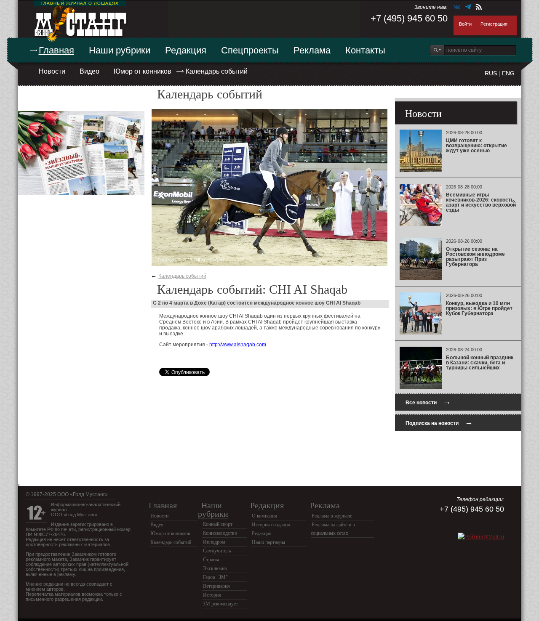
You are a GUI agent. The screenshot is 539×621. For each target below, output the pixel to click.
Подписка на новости (439, 422)
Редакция (185, 50)
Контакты (365, 50)
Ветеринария (216, 586)
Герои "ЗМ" (215, 577)
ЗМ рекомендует (220, 604)
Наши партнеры (268, 542)
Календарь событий (217, 71)
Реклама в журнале (332, 516)
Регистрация (493, 24)
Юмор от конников (142, 71)
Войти (465, 24)
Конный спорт (217, 524)
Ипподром (214, 542)
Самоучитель (217, 551)
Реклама (312, 50)
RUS (491, 73)
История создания (271, 525)
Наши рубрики (119, 50)
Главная (56, 50)
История (212, 595)
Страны (211, 560)
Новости (52, 71)
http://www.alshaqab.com (237, 345)
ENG (508, 73)
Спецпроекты (250, 50)
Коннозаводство (220, 533)
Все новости (428, 401)
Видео (89, 71)
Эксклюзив (215, 568)
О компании (264, 516)
